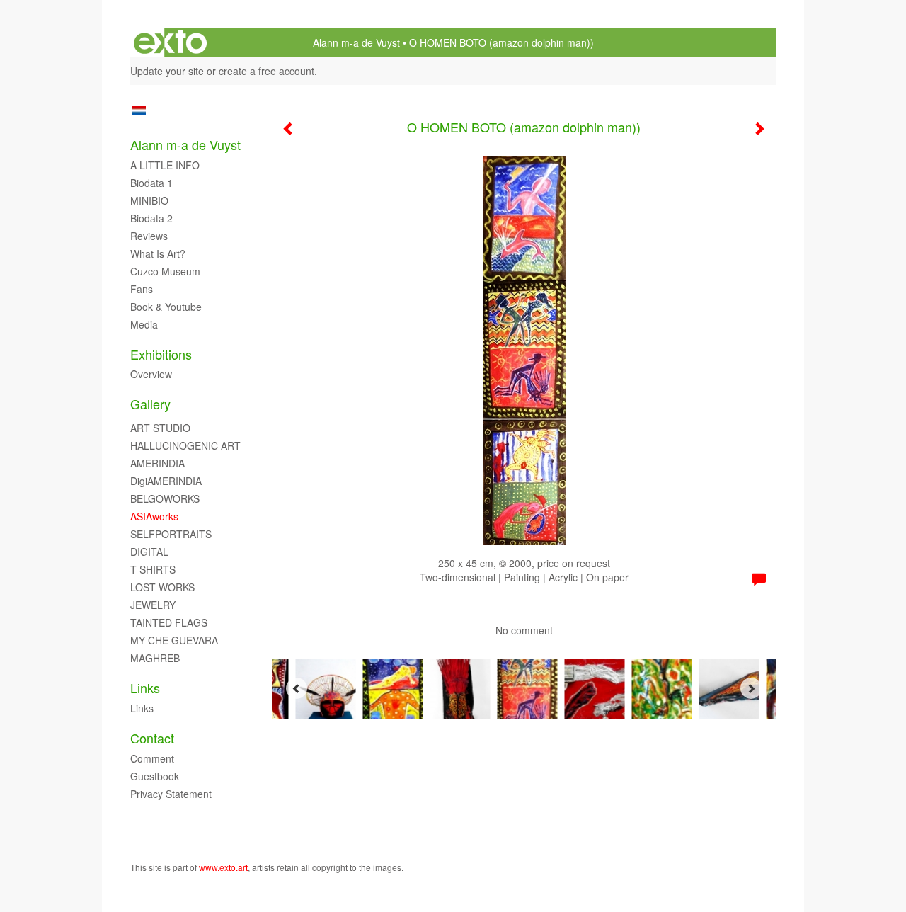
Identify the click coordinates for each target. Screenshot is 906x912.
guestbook (154, 776)
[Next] (751, 688)
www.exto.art (223, 867)
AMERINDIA (157, 463)
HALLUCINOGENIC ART (185, 445)
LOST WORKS (162, 587)
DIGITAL (149, 552)
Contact (152, 738)
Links (145, 688)
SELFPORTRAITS (171, 534)
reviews (149, 236)
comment (152, 758)
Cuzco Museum (165, 271)
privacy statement (171, 794)
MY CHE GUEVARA (174, 640)
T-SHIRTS (153, 569)
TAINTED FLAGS (168, 622)
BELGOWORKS (165, 498)
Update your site (167, 71)
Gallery (150, 404)
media (144, 324)
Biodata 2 (151, 218)
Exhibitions (161, 354)
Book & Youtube (166, 307)
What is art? (157, 253)
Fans (141, 289)
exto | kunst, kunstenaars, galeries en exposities (170, 42)
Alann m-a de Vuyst (356, 42)
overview (151, 374)
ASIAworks (154, 516)
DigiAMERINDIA (166, 481)
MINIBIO (149, 200)
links (142, 708)
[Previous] (296, 688)
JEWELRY (153, 605)
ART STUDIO (160, 428)
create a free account (266, 71)
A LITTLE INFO (165, 165)
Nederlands (138, 110)
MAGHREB (155, 658)
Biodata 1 (151, 183)
